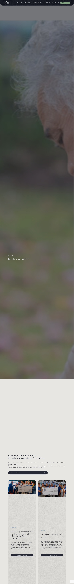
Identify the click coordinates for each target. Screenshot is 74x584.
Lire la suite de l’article (22, 555)
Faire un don (65, 2)
